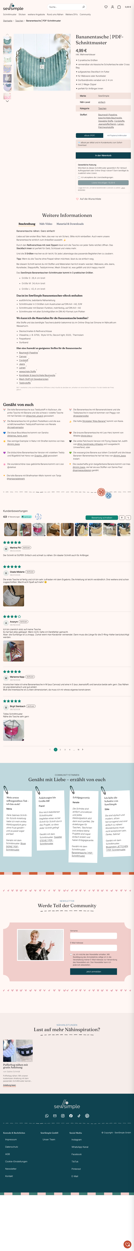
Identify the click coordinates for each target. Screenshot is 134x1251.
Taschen (19, 20)
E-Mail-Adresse (76, 943)
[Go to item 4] (53, 529)
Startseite (7, 20)
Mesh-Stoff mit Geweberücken (34, 379)
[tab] (26, 224)
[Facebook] (71, 1116)
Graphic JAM (40, 455)
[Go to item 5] (67, 529)
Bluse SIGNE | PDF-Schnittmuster (16, 846)
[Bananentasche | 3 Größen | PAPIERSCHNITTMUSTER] (7, 88)
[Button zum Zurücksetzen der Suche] (83, 7)
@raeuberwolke (81, 416)
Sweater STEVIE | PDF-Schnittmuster (51, 840)
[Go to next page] (83, 749)
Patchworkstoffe (106, 127)
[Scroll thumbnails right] (128, 529)
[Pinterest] (87, 1116)
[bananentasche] (7, 41)
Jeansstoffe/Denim (107, 124)
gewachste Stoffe (28, 371)
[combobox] (67, 7)
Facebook (77, 1154)
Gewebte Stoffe (105, 121)
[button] (106, 7)
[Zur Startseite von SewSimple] (13, 7)
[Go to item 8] (109, 529)
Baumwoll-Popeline (107, 114)
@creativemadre (15, 427)
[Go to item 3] (39, 529)
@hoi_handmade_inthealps (90, 444)
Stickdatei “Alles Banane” (94, 421)
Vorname (74, 931)
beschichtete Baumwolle (110, 117)
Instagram (77, 1139)
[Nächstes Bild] (7, 101)
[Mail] (55, 1116)
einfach (101, 102)
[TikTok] (79, 1116)
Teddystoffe (25, 383)
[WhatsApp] (47, 1116)
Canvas (23, 356)
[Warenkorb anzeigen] (119, 7)
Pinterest (76, 1169)
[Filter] (122, 517)
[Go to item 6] (81, 529)
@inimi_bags (13, 444)
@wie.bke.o (86, 435)
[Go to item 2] (24, 529)
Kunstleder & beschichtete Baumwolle (37, 375)
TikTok (75, 1161)
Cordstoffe (119, 121)
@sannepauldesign (82, 470)
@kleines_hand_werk (17, 435)
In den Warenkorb (103, 155)
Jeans (22, 364)
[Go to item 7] (95, 529)
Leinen (120, 124)
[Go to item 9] (123, 529)
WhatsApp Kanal (80, 1147)
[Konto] (112, 7)
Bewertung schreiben (102, 517)
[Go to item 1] (10, 529)
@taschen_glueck (34, 416)
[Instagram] (63, 1116)
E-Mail (75, 1176)
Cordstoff (24, 360)
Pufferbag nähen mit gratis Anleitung (15, 1066)
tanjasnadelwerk (17, 478)
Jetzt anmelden (93, 971)
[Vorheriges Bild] (7, 34)
